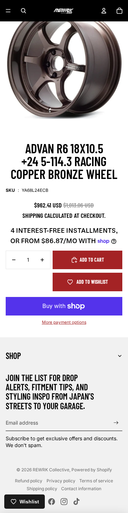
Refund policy (28, 480)
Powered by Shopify (91, 469)
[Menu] (8, 10)
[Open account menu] (104, 11)
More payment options (64, 322)
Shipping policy (42, 488)
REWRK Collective (51, 469)
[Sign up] (116, 423)
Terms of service (96, 480)
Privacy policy (61, 480)
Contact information (81, 488)
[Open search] (23, 11)
